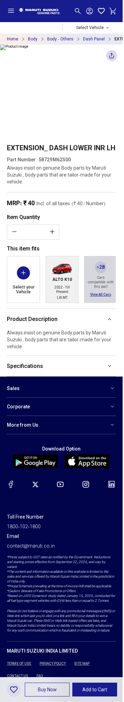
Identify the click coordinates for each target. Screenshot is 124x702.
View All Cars (100, 294)
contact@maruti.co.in (31, 546)
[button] (47, 689)
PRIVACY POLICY (53, 663)
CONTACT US (17, 676)
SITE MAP (82, 663)
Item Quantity (23, 217)
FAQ (40, 676)
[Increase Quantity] (52, 232)
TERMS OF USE (19, 663)
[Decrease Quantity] (14, 232)
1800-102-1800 (24, 526)
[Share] (111, 57)
